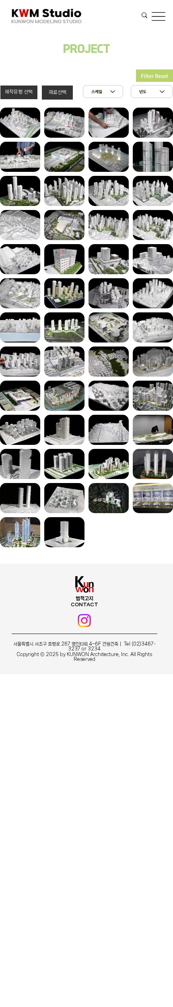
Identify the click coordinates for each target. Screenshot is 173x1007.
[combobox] (152, 91)
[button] (18, 92)
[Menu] (158, 16)
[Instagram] (84, 620)
